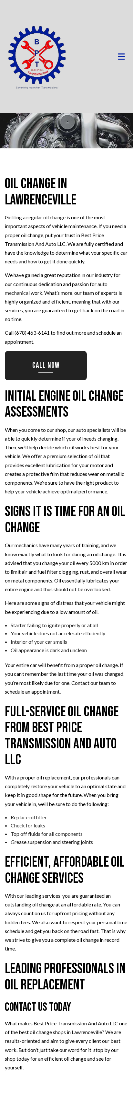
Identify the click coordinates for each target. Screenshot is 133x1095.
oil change (54, 217)
